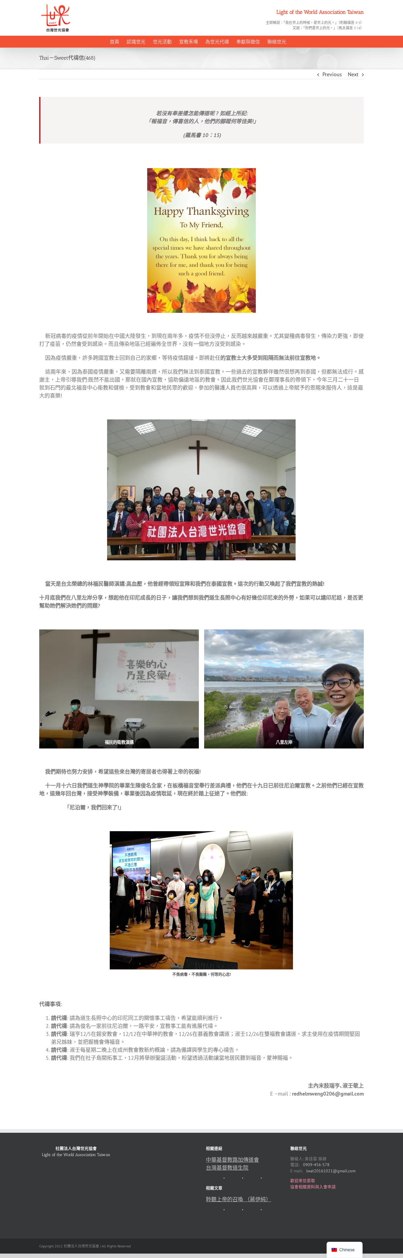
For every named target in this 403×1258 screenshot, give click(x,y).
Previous (332, 74)
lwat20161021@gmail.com (331, 1171)
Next (353, 74)
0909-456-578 (316, 1164)
